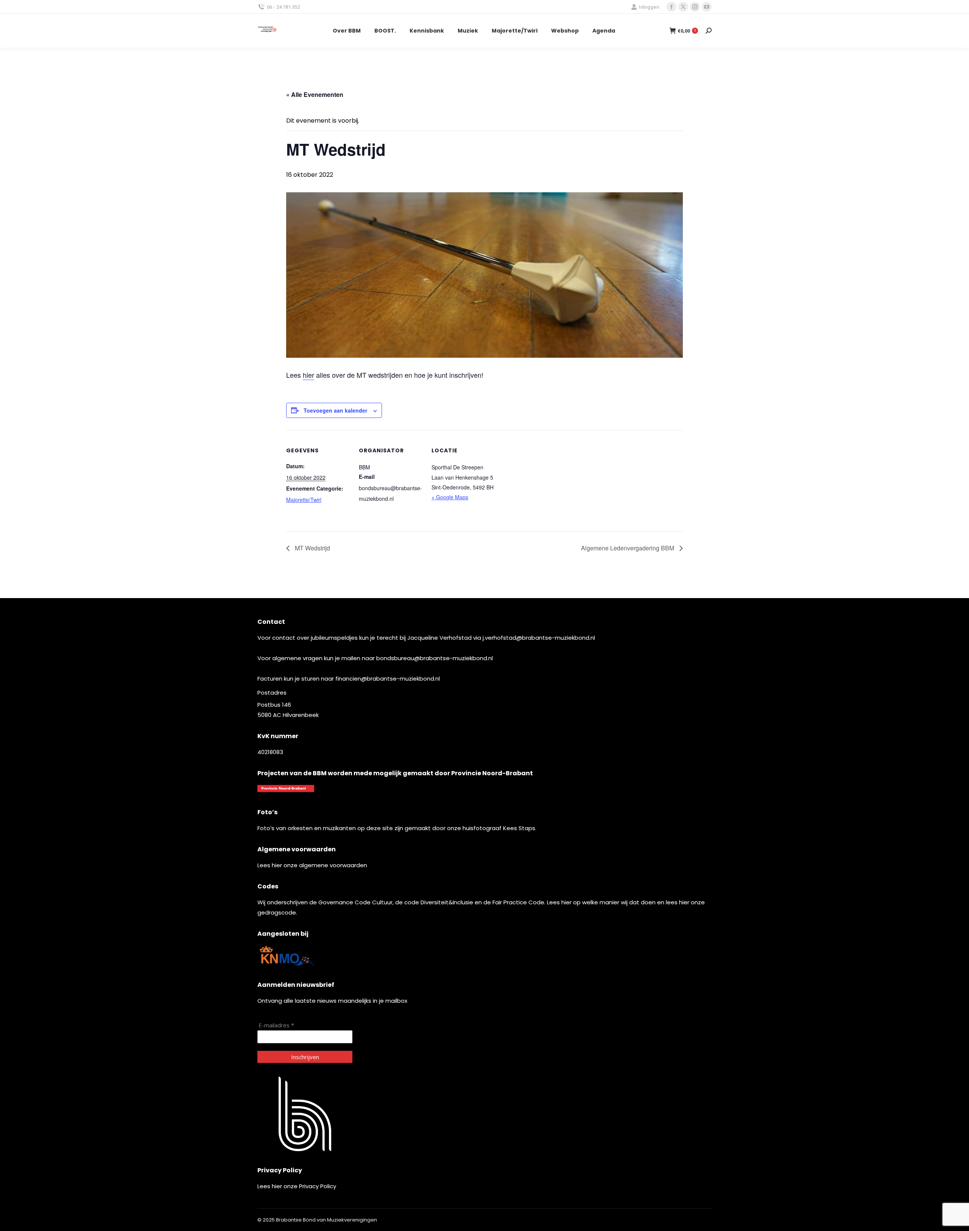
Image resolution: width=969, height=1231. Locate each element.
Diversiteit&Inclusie (447, 902)
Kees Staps (519, 828)
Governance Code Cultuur (355, 902)
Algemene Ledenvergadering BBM (628, 548)
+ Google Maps (450, 497)
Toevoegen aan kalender (335, 410)
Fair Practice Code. (519, 902)
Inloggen (649, 7)
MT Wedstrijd (311, 548)
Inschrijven (305, 1057)
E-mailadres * (276, 1025)
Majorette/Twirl (303, 499)
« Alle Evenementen (314, 94)
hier (308, 375)
